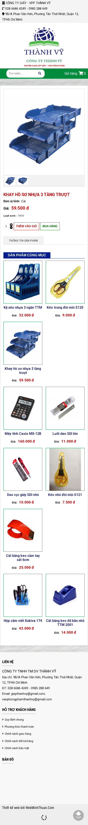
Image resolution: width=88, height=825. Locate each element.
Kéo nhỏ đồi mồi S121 (65, 495)
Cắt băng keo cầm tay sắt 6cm (23, 558)
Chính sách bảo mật (17, 748)
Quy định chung (14, 719)
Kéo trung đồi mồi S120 (65, 307)
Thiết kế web (11, 808)
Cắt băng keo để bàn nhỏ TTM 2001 (65, 623)
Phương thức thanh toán (19, 726)
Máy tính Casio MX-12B (23, 434)
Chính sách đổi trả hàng (19, 741)
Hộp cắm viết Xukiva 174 (23, 621)
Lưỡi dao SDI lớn (65, 434)
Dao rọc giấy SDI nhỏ (23, 495)
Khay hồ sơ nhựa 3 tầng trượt (23, 371)
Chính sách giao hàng (18, 733)
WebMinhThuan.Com (40, 808)
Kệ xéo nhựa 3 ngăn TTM (23, 307)
